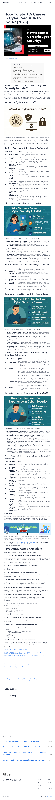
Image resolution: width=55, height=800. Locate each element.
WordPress (49, 796)
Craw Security (6, 2)
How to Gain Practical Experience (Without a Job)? (23, 75)
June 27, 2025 (49, 747)
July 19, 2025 (49, 741)
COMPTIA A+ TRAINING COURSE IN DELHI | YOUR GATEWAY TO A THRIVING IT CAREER (23, 652)
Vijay (10, 58)
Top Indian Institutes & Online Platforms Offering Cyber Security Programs (28, 74)
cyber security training (22, 666)
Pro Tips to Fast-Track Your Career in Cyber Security (24, 71)
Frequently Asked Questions (19, 80)
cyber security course (10, 666)
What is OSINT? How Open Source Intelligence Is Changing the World (24, 753)
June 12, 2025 (49, 760)
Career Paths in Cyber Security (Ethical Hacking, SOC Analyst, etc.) (26, 77)
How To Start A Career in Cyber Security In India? (23, 66)
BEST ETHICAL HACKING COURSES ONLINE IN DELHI (16, 654)
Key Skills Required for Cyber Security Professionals (24, 68)
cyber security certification (40, 664)
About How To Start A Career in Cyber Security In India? (24, 81)
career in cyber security (10, 664)
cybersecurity (15, 58)
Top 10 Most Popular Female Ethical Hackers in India (22, 747)
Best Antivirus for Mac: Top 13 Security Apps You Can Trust (23, 760)
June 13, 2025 (50, 753)
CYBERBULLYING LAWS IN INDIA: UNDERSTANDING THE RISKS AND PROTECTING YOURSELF (24, 651)
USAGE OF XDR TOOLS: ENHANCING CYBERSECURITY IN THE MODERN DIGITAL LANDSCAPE (24, 655)
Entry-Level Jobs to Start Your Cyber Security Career (24, 73)
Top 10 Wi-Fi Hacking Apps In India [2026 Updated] (21, 741)
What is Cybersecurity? (17, 67)
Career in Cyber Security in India (25, 664)
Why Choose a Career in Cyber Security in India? (23, 70)
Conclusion (16, 78)
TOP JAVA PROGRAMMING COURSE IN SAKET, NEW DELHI (17, 649)
